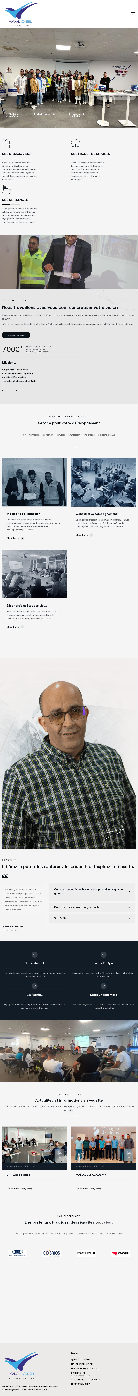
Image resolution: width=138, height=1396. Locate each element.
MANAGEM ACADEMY (91, 1175)
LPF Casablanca (18, 1175)
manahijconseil (19, 1166)
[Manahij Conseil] (20, 14)
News (33, 1166)
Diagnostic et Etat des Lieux (27, 605)
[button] (4, 391)
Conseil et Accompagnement (96, 514)
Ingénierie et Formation (23, 514)
